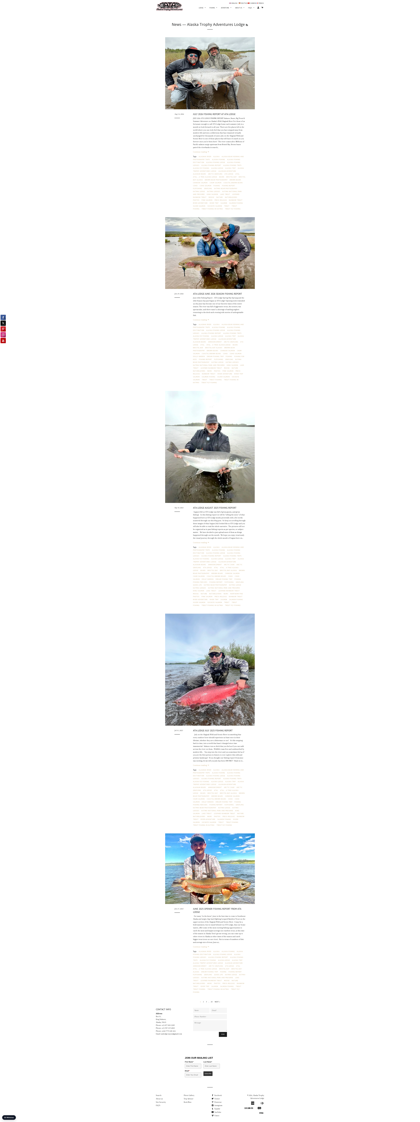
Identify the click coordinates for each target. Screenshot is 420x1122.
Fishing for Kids (200, 582)
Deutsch (244, 3)
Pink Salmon (207, 200)
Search (158, 1095)
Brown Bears (235, 180)
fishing (217, 186)
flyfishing (197, 188)
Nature (219, 197)
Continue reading (200, 152)
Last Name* (207, 1062)
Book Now (187, 1102)
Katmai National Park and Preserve (209, 365)
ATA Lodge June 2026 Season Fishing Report (217, 293)
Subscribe (208, 1073)
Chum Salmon (215, 183)
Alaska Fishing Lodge (215, 162)
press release (221, 200)
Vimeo (216, 1116)
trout (227, 206)
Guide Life (197, 585)
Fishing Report (228, 186)
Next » (217, 1002)
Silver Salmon (199, 206)
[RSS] (247, 24)
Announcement (215, 342)
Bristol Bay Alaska (213, 348)
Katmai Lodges (213, 191)
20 (212, 1002)
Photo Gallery (189, 1095)
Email (187, 1071)
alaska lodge (217, 168)
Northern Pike (236, 594)
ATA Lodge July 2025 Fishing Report (213, 730)
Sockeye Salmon (214, 206)
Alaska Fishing (218, 159)
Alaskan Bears (199, 174)
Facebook (218, 1095)
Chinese (253, 3)
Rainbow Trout (235, 200)
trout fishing (215, 380)
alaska (216, 157)
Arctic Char (229, 565)
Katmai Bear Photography (225, 188)
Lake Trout (225, 194)
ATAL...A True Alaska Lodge (205, 177)
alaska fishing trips (232, 165)
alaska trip (230, 168)
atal (237, 174)
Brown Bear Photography (216, 180)
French (261, 3)
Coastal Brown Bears (233, 183)
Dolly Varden (199, 356)
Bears (221, 177)
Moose (211, 197)
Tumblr (217, 1109)
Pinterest (217, 1102)
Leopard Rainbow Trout (211, 368)
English (234, 3)
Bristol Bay (231, 177)
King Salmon (212, 194)
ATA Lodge (229, 174)
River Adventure (200, 203)
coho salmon (205, 186)
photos (196, 200)
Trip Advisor (188, 1099)
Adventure (225, 8)
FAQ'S (250, 8)
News (176, 24)
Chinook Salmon (200, 183)
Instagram (218, 1105)
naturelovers (231, 197)
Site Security (161, 1102)
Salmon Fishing (236, 203)
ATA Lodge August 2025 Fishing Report (214, 507)
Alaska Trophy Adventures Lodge (208, 963)
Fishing (212, 8)
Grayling (208, 188)
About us (239, 8)
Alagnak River (205, 157)
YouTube (217, 1112)
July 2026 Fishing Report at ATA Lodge (214, 114)
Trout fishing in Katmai (212, 209)
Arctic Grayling (215, 174)
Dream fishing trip (215, 356)
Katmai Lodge (199, 191)
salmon (224, 203)
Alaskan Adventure (227, 171)
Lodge (201, 8)
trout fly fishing (233, 209)
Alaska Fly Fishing (201, 168)
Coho (195, 186)
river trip (214, 203)
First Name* (189, 1062)
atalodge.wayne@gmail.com (171, 1034)
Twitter (217, 1099)
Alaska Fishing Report (211, 165)
